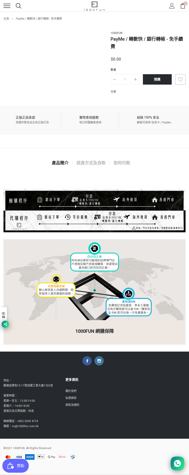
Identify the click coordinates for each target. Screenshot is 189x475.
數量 (113, 70)
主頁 (6, 19)
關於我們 (71, 391)
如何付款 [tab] (122, 163)
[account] (172, 6)
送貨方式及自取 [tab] (91, 163)
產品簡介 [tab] (60, 163)
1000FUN (116, 33)
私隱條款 (71, 398)
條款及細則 (72, 405)
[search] (18, 6)
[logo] (94, 6)
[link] (87, 360)
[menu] (6, 5)
